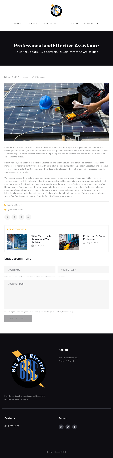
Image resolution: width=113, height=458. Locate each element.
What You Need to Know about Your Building (41, 239)
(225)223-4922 (11, 426)
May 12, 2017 (41, 245)
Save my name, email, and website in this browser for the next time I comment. (35, 277)
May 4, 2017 (13, 77)
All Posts (31, 52)
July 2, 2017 (92, 242)
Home (18, 52)
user (26, 77)
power (21, 209)
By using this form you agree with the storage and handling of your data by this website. (39, 312)
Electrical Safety (15, 205)
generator (12, 209)
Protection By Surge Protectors (94, 237)
